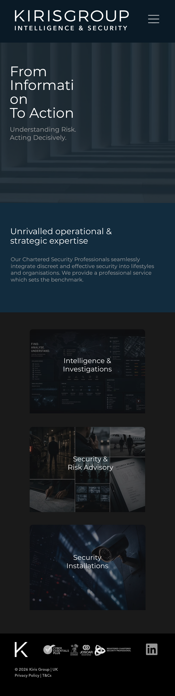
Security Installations (87, 561)
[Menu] (153, 19)
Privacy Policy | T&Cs (33, 675)
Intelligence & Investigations (87, 364)
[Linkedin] (152, 649)
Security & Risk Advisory (90, 463)
